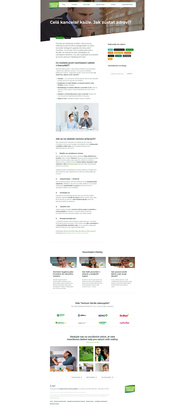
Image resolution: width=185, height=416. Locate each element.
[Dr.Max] (124, 315)
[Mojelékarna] (82, 323)
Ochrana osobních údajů (60, 401)
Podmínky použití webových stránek (76, 401)
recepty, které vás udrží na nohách (77, 233)
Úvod (63, 4)
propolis (75, 164)
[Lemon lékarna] (103, 323)
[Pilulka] (124, 323)
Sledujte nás (76, 377)
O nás (51, 401)
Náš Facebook (90, 377)
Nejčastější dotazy (127, 4)
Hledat (129, 73)
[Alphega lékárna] (60, 315)
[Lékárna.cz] (60, 323)
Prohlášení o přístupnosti (101, 401)
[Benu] (103, 315)
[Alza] (82, 315)
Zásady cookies (90, 401)
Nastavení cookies (54, 403)
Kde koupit (86, 4)
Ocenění (113, 4)
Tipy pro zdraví (100, 4)
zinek (69, 164)
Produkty (74, 4)
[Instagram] (64, 361)
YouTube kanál (106, 377)
